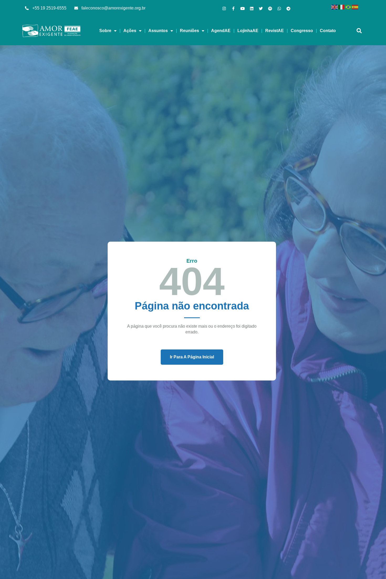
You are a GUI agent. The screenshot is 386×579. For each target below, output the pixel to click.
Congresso (302, 30)
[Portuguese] (348, 6)
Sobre (105, 30)
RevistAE (274, 30)
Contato (328, 30)
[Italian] (341, 6)
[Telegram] (288, 9)
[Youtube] (242, 9)
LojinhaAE (247, 30)
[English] (334, 6)
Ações (129, 30)
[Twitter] (261, 9)
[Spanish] (355, 6)
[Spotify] (270, 9)
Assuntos (158, 30)
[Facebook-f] (233, 9)
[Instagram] (224, 9)
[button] (359, 30)
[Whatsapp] (279, 9)
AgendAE (221, 30)
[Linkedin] (252, 9)
